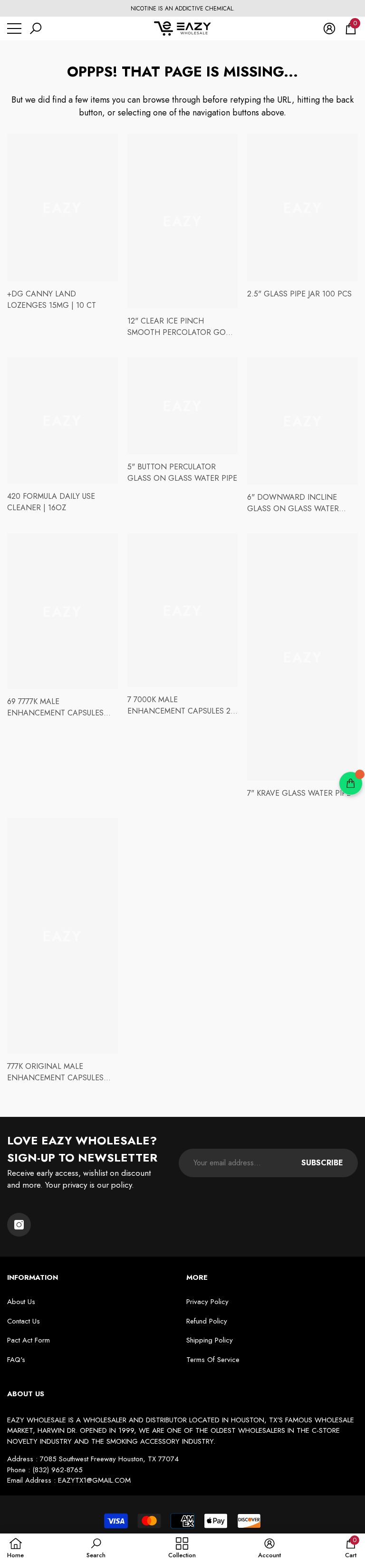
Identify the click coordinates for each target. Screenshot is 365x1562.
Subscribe (322, 1162)
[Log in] (329, 28)
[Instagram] (19, 1225)
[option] (182, 8)
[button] (36, 28)
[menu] (14, 28)
